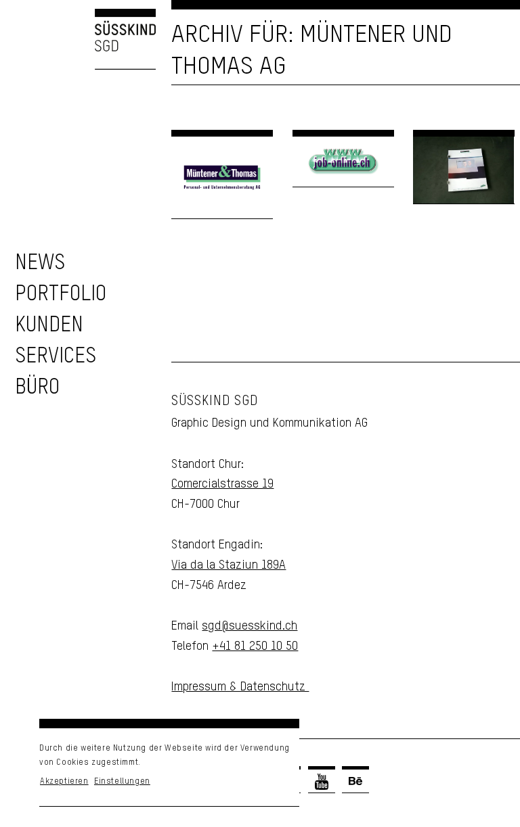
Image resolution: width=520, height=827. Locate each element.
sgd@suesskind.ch (249, 626)
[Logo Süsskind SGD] (78, 39)
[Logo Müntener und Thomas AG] (222, 177)
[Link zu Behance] (355, 781)
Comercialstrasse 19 (222, 484)
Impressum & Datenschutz (240, 687)
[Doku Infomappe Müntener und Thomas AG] (464, 170)
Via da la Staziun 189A (228, 565)
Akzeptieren (64, 782)
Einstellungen (122, 782)
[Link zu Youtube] (321, 781)
